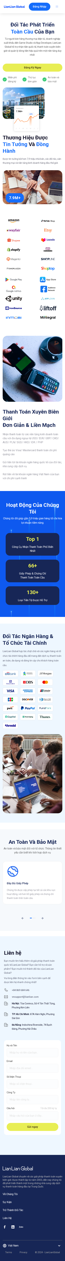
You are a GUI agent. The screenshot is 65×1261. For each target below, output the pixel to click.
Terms (8, 1252)
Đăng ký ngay (32, 67)
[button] (39, 7)
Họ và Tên (12, 1045)
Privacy (23, 1252)
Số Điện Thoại (14, 1076)
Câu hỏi (10, 1108)
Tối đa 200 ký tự (48, 1108)
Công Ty (11, 1092)
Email (9, 1061)
